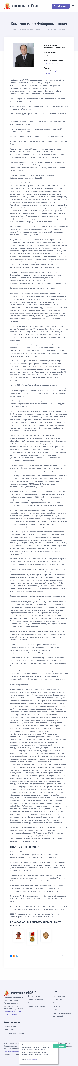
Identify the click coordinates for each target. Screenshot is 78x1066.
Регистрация (9, 1030)
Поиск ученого (34, 996)
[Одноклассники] (14, 956)
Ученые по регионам (36, 1003)
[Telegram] (17, 956)
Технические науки (52, 63)
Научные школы (59, 996)
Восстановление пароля (14, 1033)
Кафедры (56, 1006)
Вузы (55, 1003)
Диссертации (58, 1010)
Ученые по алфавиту (36, 1006)
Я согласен (59, 1046)
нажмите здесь (32, 1059)
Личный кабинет (60, 6)
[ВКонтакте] (11, 956)
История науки (58, 999)
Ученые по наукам (35, 999)
